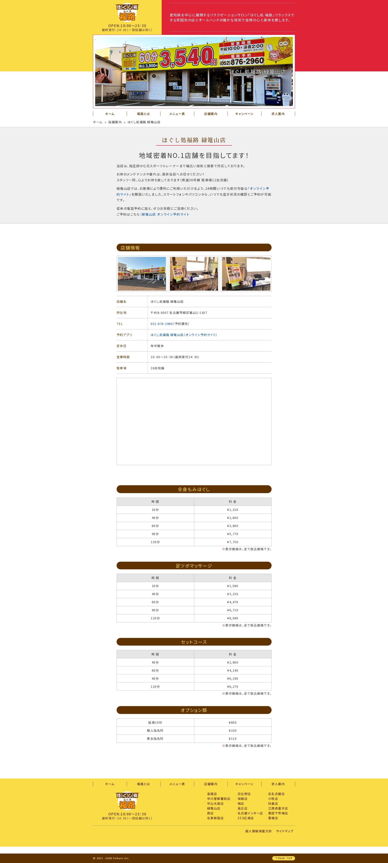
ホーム (110, 114)
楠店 (241, 803)
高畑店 (212, 794)
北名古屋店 (276, 794)
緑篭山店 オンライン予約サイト (165, 214)
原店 (210, 813)
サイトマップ (285, 831)
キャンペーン (244, 114)
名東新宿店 (215, 818)
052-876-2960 (162, 323)
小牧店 (273, 798)
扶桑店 (273, 803)
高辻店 (243, 808)
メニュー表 (177, 114)
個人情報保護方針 (258, 831)
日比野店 (244, 794)
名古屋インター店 (250, 813)
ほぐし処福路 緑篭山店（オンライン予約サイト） (184, 335)
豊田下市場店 (278, 813)
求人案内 (278, 114)
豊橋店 (273, 818)
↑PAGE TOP (283, 858)
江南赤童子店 (278, 808)
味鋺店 (243, 798)
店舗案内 (210, 114)
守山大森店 (215, 803)
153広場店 (246, 818)
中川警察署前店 (219, 798)
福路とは (143, 114)
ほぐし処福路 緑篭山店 (144, 122)
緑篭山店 (213, 808)
